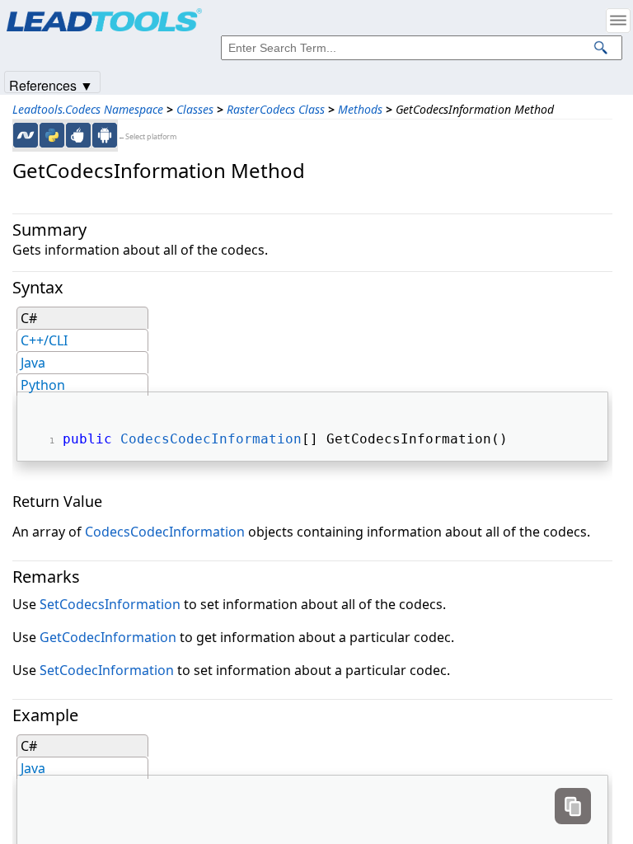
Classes (194, 109)
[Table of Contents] (618, 20)
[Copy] (573, 806)
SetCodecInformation (107, 670)
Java (33, 363)
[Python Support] (52, 135)
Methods (360, 109)
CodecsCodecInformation (211, 439)
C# (29, 318)
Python (43, 385)
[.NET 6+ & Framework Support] (25, 135)
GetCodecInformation (108, 637)
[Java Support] (78, 135)
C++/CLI (44, 340)
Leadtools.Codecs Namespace (87, 109)
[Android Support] (104, 135)
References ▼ (51, 84)
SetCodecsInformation (110, 604)
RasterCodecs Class (276, 109)
